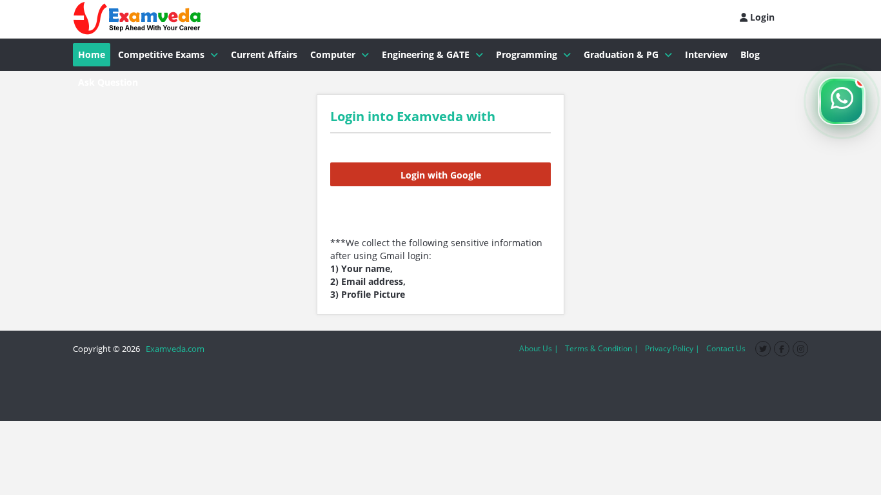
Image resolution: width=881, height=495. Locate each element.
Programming (526, 54)
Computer (332, 54)
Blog (750, 54)
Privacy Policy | (672, 348)
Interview (706, 54)
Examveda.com (173, 348)
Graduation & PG (621, 54)
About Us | (539, 348)
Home (91, 54)
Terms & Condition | (601, 348)
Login (761, 17)
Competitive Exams (161, 54)
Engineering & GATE (426, 54)
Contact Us (726, 348)
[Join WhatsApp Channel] (842, 101)
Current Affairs (264, 54)
